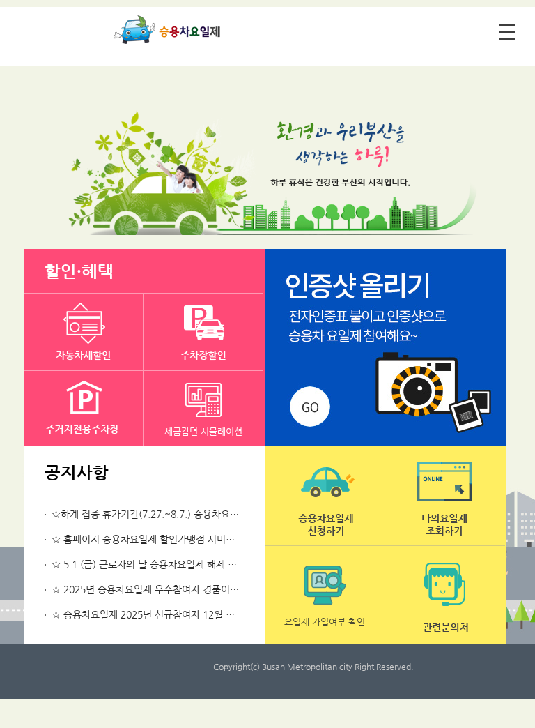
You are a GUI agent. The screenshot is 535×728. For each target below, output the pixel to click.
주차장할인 (203, 332)
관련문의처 (445, 595)
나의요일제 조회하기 (445, 495)
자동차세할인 (84, 332)
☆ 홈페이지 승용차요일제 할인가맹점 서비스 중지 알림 (164, 539)
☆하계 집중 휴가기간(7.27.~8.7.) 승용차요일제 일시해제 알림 (180, 514)
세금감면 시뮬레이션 (203, 431)
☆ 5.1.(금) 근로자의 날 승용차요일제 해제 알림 (149, 564)
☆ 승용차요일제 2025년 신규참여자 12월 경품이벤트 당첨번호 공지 (191, 614)
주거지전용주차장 (84, 409)
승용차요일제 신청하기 (325, 495)
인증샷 (385, 347)
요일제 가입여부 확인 (324, 621)
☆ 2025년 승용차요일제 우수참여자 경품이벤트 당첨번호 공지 (180, 589)
